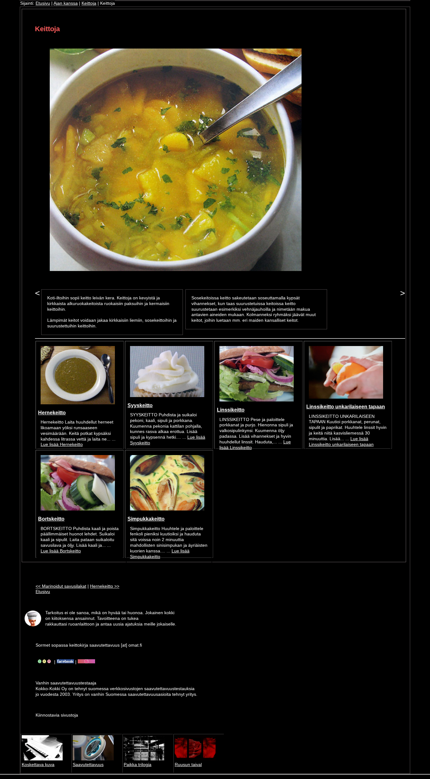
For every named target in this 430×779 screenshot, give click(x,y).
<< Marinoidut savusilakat (61, 586)
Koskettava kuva (38, 764)
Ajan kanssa (66, 3)
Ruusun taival (188, 764)
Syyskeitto (140, 405)
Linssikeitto (231, 410)
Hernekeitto (52, 412)
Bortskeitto (51, 519)
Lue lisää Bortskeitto (61, 551)
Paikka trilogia (137, 764)
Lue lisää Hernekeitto (62, 444)
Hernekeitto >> (104, 586)
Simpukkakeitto (146, 519)
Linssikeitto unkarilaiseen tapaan (345, 406)
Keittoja (89, 3)
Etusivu (43, 3)
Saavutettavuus (88, 764)
